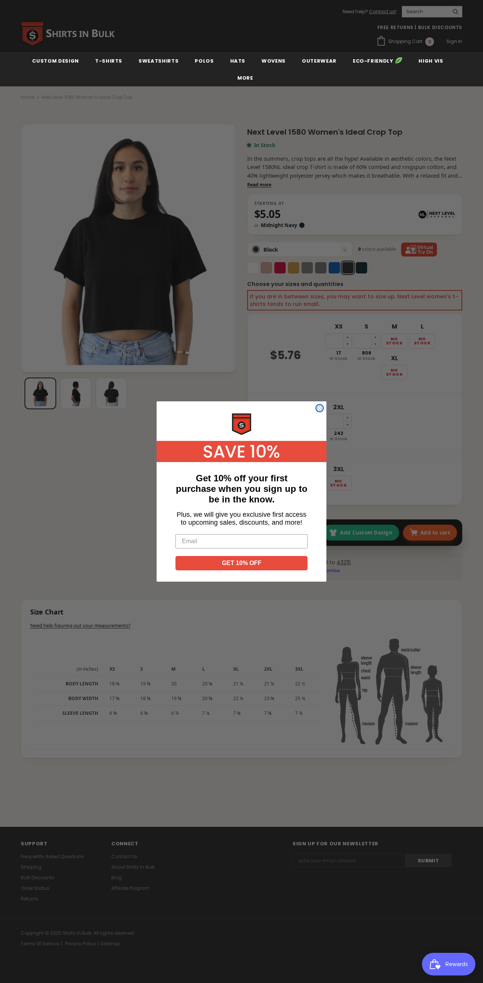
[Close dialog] (319, 408)
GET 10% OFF (241, 563)
